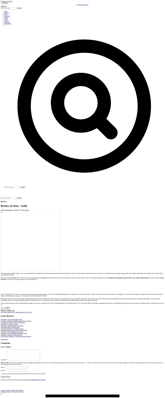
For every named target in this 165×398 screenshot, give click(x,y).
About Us (3, 390)
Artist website (25, 210)
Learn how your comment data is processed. (34, 380)
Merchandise (7, 23)
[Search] (1, 3)
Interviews (7, 16)
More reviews (4, 339)
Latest (5, 11)
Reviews (6, 13)
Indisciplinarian (9, 210)
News (5, 14)
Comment (4, 360)
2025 (2, 312)
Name (3, 367)
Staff (8, 390)
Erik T (13, 312)
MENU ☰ (5, 3)
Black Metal (7, 312)
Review (30, 312)
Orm (26, 312)
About (6, 19)
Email (3, 370)
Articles (6, 17)
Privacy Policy (20, 390)
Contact (6, 20)
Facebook (6, 22)
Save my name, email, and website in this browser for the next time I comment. (24, 373)
